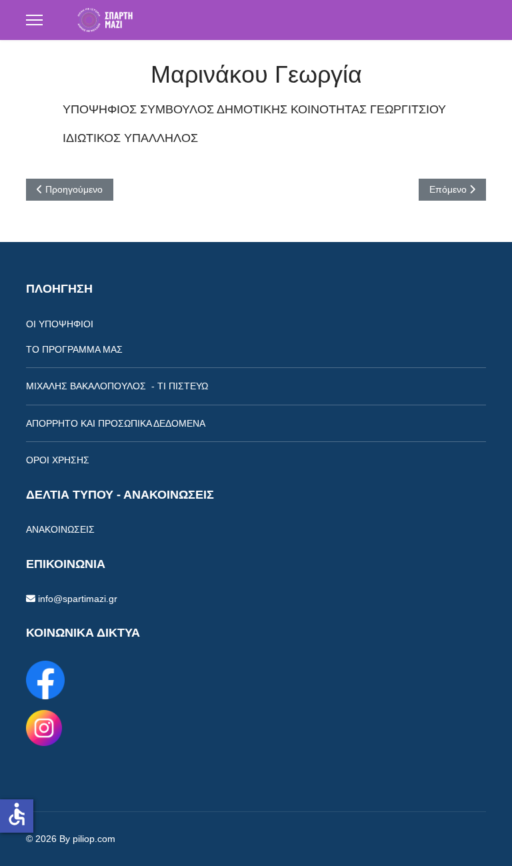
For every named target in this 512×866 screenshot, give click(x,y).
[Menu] (34, 20)
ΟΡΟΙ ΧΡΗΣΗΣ (57, 460)
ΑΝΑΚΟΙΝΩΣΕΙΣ (60, 529)
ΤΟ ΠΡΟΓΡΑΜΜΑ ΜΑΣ (74, 349)
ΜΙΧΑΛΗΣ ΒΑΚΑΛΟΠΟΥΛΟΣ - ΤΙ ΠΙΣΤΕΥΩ (117, 386)
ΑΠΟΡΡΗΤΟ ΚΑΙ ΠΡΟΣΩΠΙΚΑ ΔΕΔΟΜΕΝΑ (115, 423)
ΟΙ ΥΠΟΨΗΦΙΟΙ (59, 324)
